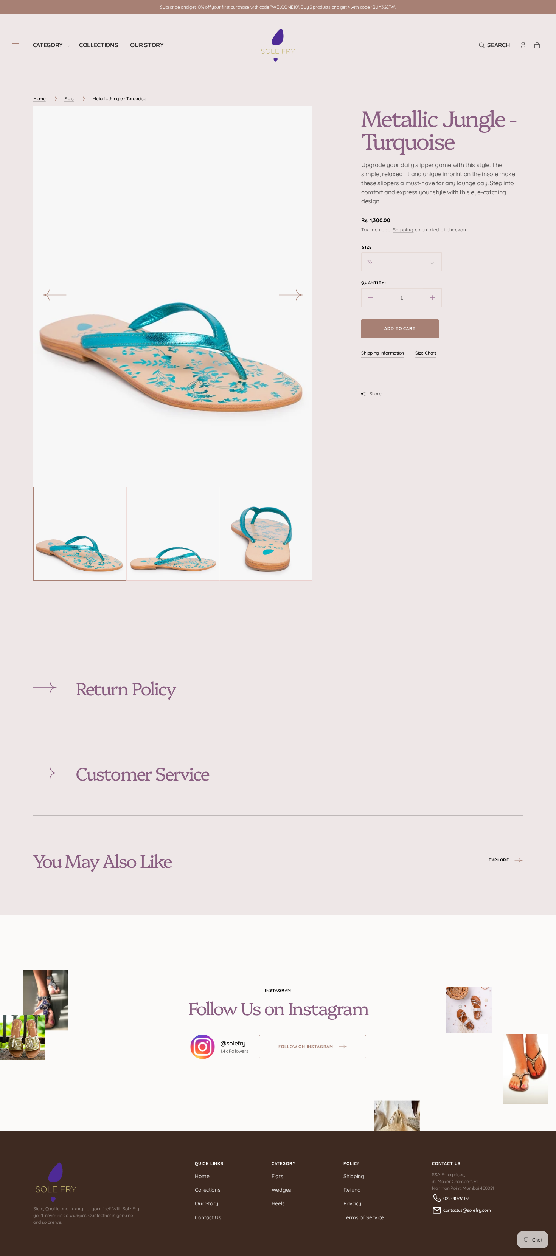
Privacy (352, 1203)
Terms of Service (363, 1217)
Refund (351, 1189)
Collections (207, 1189)
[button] (494, 45)
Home (39, 98)
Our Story (206, 1203)
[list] (172, 296)
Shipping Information (382, 353)
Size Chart (425, 353)
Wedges (281, 1189)
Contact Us (208, 1217)
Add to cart (399, 328)
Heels (278, 1203)
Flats (69, 98)
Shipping (403, 229)
